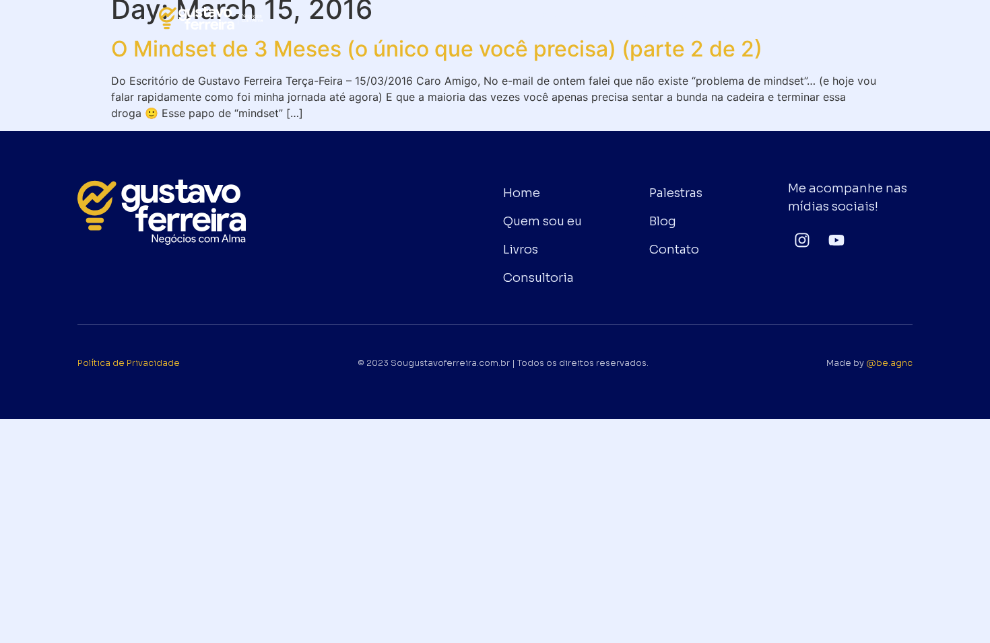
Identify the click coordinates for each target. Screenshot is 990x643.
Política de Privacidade (128, 363)
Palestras (701, 18)
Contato (771, 18)
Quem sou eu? (474, 18)
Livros (552, 18)
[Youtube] (836, 239)
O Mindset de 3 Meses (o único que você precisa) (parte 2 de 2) (436, 49)
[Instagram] (802, 239)
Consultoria (622, 18)
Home (395, 18)
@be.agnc (889, 363)
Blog (828, 18)
